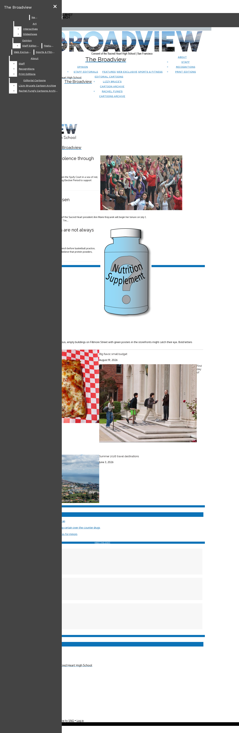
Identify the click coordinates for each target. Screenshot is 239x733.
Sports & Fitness (150, 71)
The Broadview (18, 7)
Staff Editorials (86, 71)
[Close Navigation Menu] (55, 6)
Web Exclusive (127, 71)
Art (35, 23)
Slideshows (30, 34)
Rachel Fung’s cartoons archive (38, 90)
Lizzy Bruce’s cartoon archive (37, 85)
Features (109, 71)
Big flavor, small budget (113, 354)
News (35, 17)
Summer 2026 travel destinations (119, 456)
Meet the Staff (102, 542)
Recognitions (185, 66)
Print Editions (185, 71)
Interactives (30, 28)
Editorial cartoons (109, 76)
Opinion (82, 66)
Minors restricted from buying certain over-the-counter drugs (64, 527)
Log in (80, 720)
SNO (71, 720)
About (182, 57)
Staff (185, 62)
